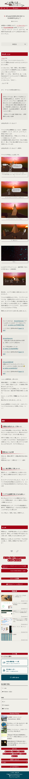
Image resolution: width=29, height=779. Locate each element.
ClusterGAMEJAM (8, 27)
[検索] (14, 8)
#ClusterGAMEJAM (8, 362)
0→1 (15, 751)
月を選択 (4, 762)
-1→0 (8, 751)
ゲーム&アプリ (20, 558)
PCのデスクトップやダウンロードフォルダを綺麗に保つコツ (14, 566)
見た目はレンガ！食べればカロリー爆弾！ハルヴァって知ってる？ (17, 724)
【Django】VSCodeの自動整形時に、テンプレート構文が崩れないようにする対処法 (17, 736)
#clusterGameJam (19, 321)
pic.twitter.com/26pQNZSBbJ (10, 348)
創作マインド (8, 753)
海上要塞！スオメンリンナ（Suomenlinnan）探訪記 (14, 718)
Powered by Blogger (15, 776)
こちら (3, 58)
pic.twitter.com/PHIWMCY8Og (16, 325)
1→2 (22, 751)
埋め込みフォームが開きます (15, 584)
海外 (15, 756)
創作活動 (18, 560)
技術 (11, 560)
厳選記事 (16, 753)
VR (12, 558)
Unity (7, 558)
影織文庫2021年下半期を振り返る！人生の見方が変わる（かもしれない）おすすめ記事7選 (17, 743)
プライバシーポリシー (14, 777)
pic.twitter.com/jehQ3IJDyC (10, 368)
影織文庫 (17, 772)
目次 (15, 44)
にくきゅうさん (21, 25)
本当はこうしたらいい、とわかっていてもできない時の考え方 (17, 730)
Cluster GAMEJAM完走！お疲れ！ (18, 570)
